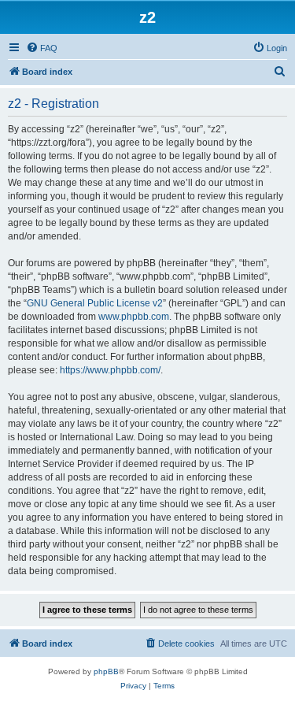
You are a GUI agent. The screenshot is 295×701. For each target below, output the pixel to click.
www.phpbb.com (133, 316)
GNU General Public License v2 (95, 303)
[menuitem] (41, 48)
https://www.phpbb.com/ (110, 370)
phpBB (106, 671)
